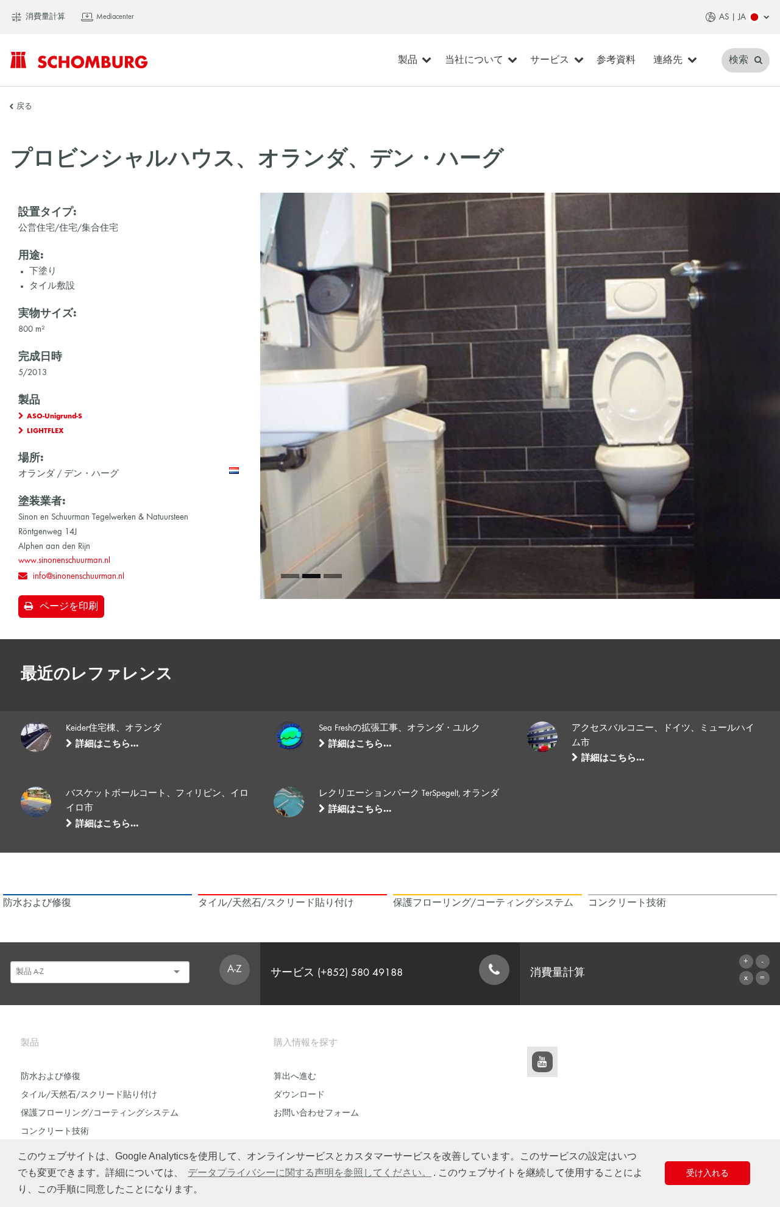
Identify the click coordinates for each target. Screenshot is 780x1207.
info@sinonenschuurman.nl (78, 576)
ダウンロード (299, 1095)
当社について (474, 60)
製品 (407, 60)
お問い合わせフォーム (316, 1113)
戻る (24, 106)
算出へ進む (295, 1077)
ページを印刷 (69, 607)
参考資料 (616, 60)
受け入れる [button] (707, 1173)
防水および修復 (50, 1077)
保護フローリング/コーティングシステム (100, 1113)
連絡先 (667, 60)
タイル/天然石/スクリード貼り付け (89, 1095)
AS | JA (732, 17)
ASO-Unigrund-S (54, 416)
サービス (549, 60)
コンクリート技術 (55, 1132)
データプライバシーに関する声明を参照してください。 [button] (309, 1172)
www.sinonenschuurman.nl (64, 560)
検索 (740, 60)
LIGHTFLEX (45, 431)
